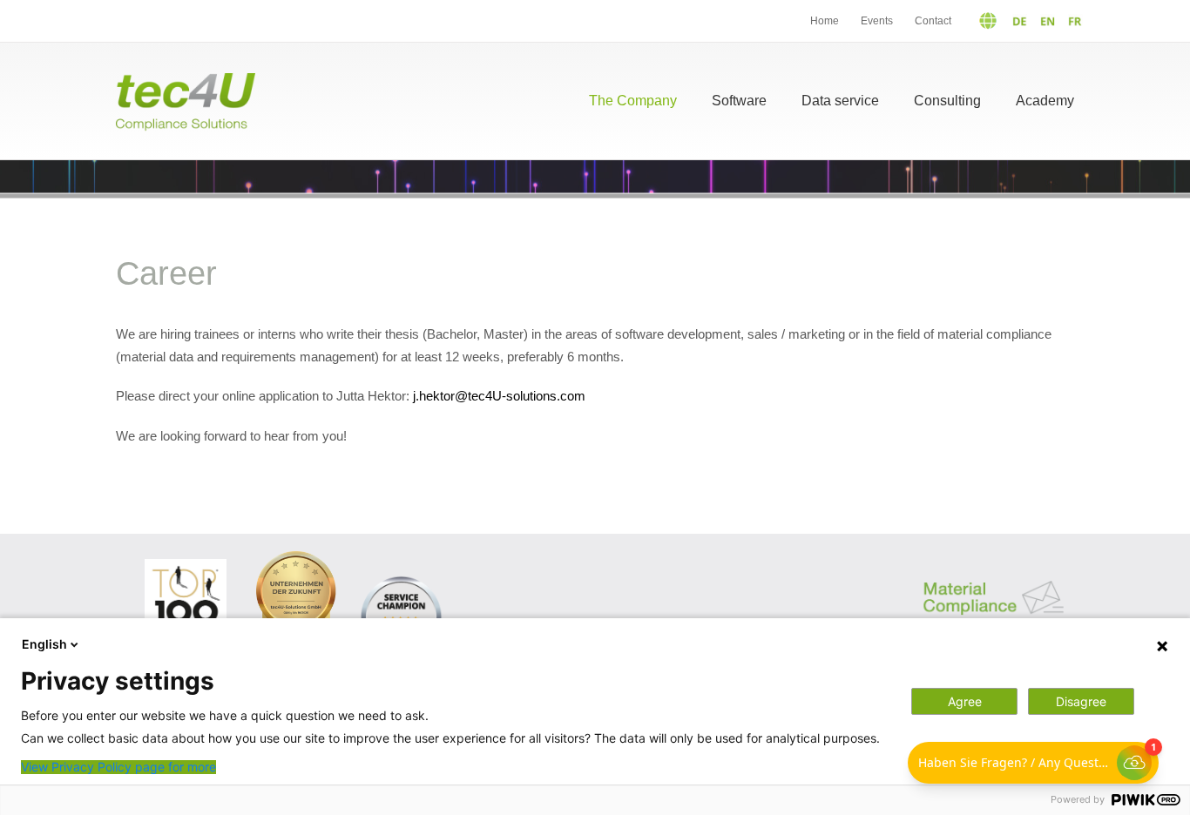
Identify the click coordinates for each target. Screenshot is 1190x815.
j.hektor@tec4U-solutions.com (499, 395)
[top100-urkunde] (186, 565)
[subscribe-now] (993, 569)
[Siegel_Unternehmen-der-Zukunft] (295, 557)
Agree (965, 701)
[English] (1043, 21)
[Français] (1071, 21)
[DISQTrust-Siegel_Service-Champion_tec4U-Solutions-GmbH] (401, 576)
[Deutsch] (995, 21)
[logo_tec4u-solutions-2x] (185, 79)
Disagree (1081, 701)
